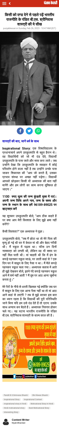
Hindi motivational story (14, 408)
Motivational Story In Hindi (42, 404)
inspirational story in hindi (15, 404)
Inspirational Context (33, 399)
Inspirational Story (12, 399)
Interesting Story (11, 412)
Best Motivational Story (39, 408)
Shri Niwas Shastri (40, 395)
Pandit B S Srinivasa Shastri (16, 395)
